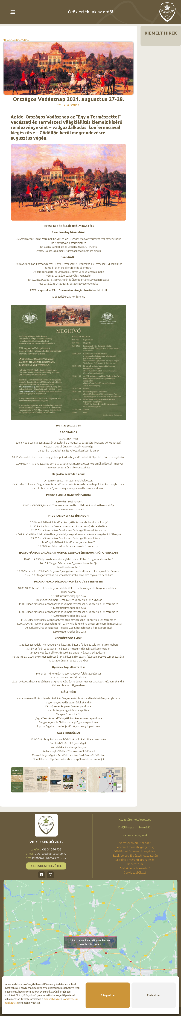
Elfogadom (108, 995)
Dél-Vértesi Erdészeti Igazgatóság (135, 851)
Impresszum (135, 864)
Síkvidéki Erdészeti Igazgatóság (134, 859)
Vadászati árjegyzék (135, 835)
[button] (13, 12)
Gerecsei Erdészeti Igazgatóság (134, 847)
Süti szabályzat (52, 999)
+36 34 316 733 (51, 849)
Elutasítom (153, 995)
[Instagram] (50, 874)
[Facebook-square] (41, 874)
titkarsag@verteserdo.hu (50, 853)
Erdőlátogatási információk (135, 827)
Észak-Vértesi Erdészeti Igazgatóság (135, 855)
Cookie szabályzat (135, 872)
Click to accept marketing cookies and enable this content (90, 942)
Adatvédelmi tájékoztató (135, 868)
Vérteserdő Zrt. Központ (135, 842)
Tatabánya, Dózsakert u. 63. (48, 857)
